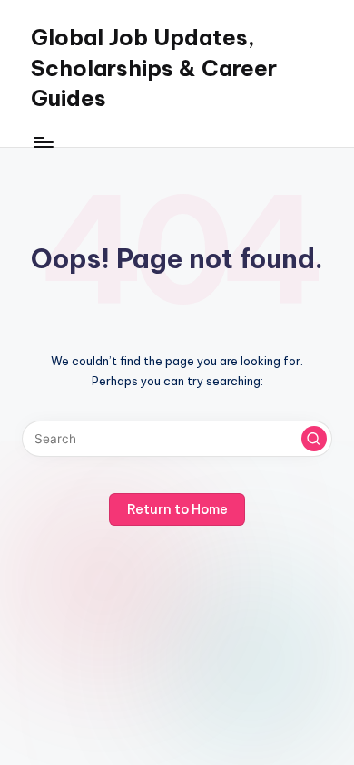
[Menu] (43, 142)
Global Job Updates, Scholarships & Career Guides (154, 67)
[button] (314, 438)
